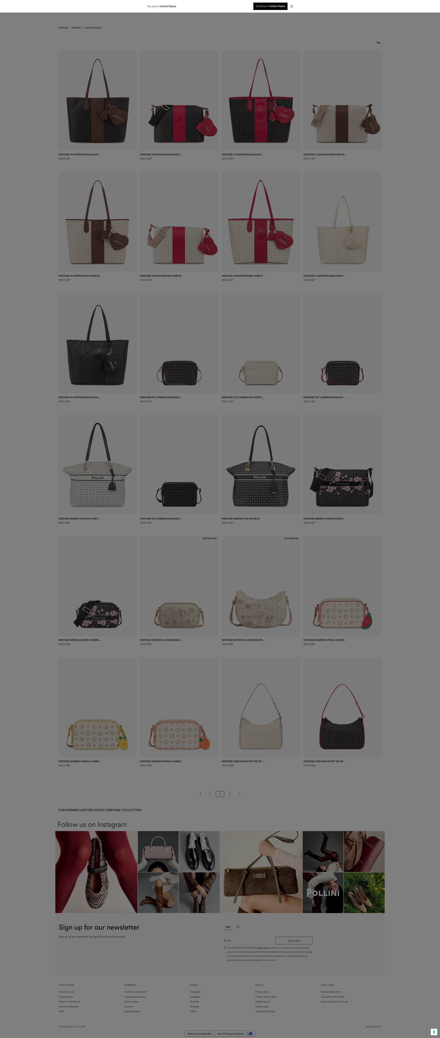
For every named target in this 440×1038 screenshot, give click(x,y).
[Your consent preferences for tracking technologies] (434, 1032)
